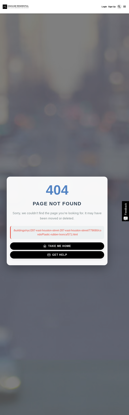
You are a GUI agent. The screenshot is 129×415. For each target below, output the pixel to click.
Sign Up (112, 7)
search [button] (119, 7)
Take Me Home (57, 246)
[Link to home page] (16, 7)
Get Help (57, 255)
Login (104, 7)
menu (124, 6)
